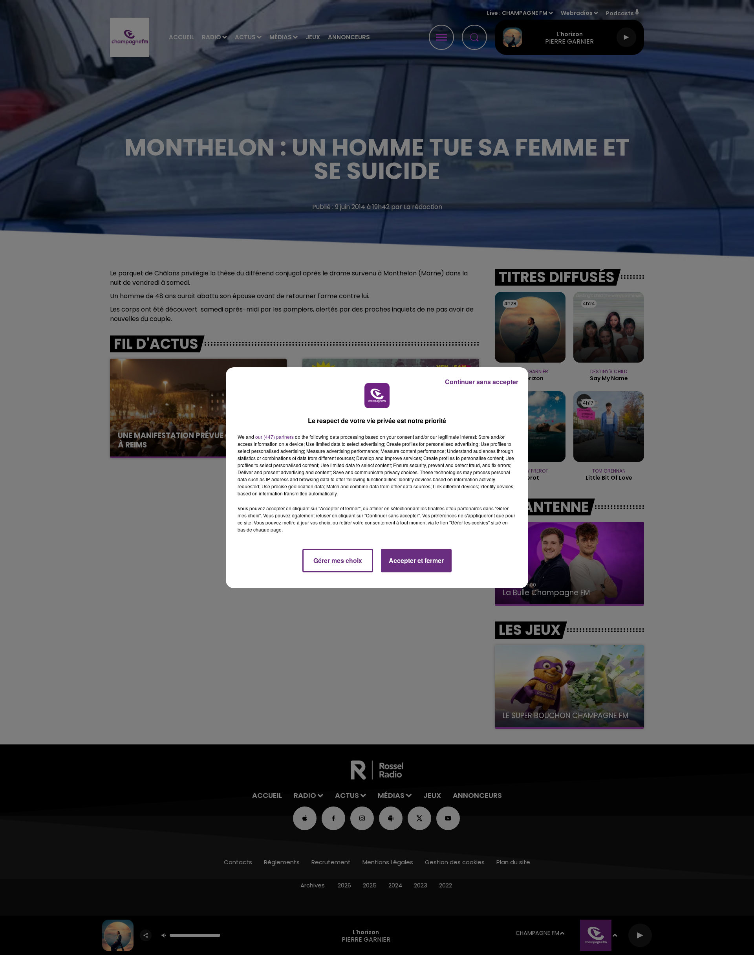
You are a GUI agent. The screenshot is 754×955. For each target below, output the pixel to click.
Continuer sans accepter (481, 381)
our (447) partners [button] (274, 436)
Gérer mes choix (337, 560)
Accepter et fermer (416, 560)
